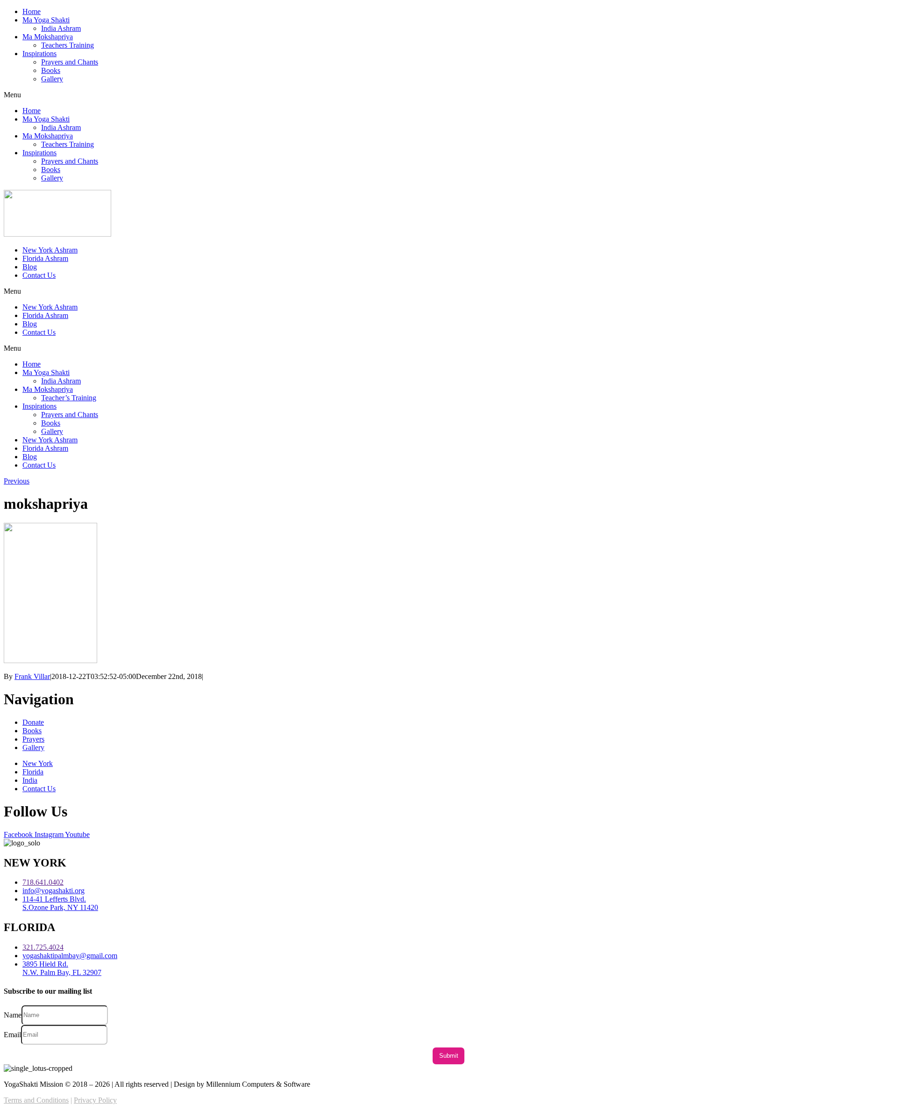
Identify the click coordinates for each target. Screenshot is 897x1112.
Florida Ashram (45, 258)
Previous (16, 481)
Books (50, 70)
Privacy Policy (95, 1100)
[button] (448, 95)
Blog (29, 267)
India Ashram (61, 28)
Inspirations (39, 54)
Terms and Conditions (36, 1100)
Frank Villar (32, 676)
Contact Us (39, 275)
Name (12, 1014)
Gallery (52, 79)
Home (31, 11)
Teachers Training (67, 45)
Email (12, 1034)
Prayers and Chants (69, 62)
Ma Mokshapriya (47, 37)
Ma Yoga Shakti (46, 20)
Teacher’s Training (68, 398)
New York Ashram (50, 250)
